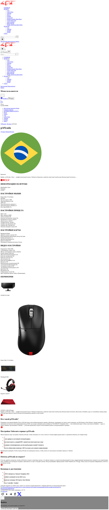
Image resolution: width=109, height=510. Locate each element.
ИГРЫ (5, 9)
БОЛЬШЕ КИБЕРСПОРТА (11, 111)
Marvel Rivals (10, 23)
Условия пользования (37, 487)
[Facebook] (15, 495)
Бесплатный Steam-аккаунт (8, 41)
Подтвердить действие (12, 508)
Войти (17, 41)
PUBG (9, 32)
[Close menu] (9, 51)
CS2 (8, 27)
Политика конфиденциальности (52, 487)
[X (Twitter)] (19, 495)
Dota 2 (8, 15)
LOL (8, 10)
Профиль (5, 98)
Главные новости (8, 109)
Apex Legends (10, 22)
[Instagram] (3, 495)
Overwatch (10, 17)
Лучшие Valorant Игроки (7, 131)
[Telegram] (11, 495)
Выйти (12, 98)
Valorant (9, 13)
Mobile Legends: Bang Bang (14, 19)
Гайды (5, 33)
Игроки (6, 26)
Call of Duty (10, 12)
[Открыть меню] (5, 49)
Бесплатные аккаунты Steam (11, 108)
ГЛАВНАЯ (7, 7)
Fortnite (9, 16)
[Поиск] (16, 54)
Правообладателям (12, 487)
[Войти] (2, 102)
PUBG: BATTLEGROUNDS (14, 25)
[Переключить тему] (2, 39)
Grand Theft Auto (11, 20)
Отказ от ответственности (25, 487)
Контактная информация (7, 488)
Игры (5, 112)
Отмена (3, 508)
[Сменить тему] (2, 48)
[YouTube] (7, 495)
